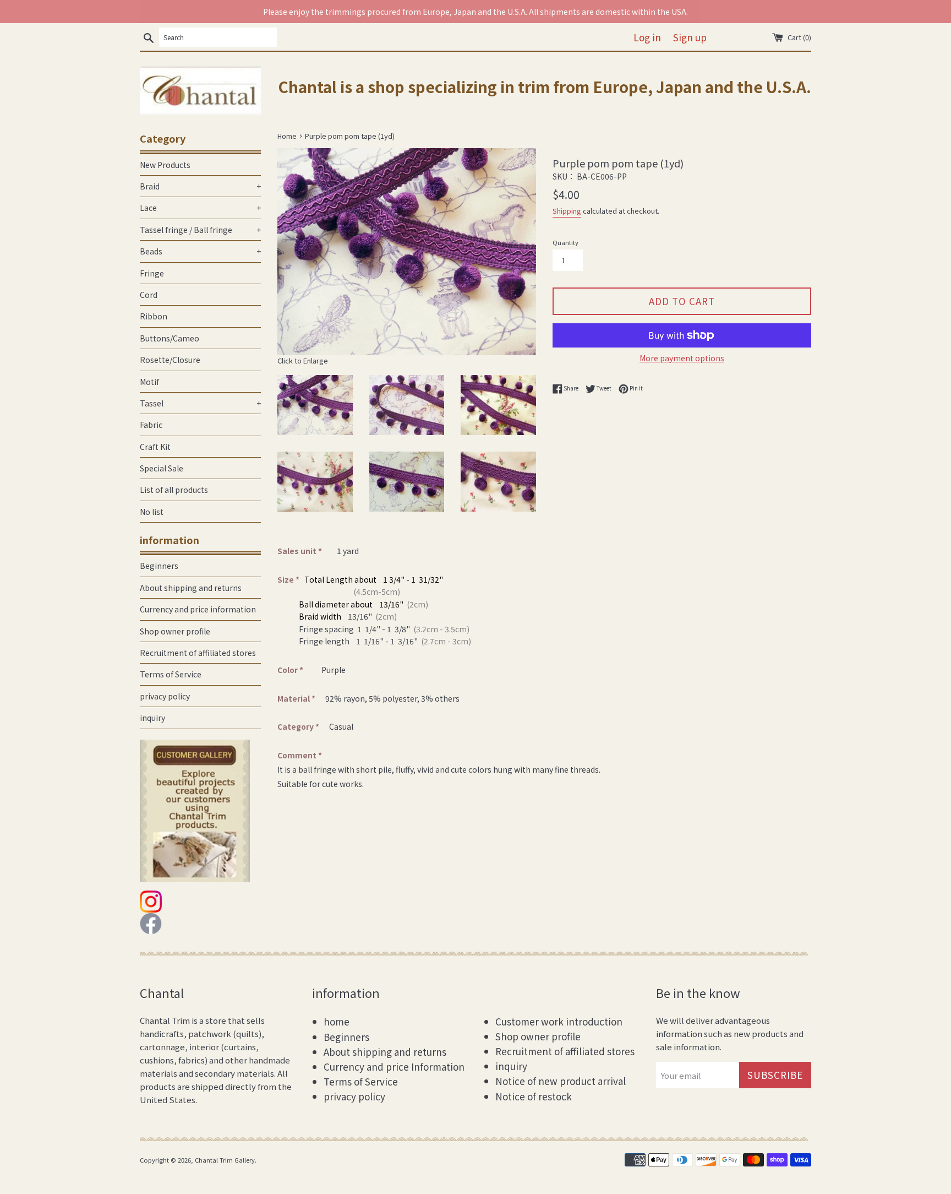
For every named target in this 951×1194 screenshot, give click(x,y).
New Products (165, 164)
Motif (149, 381)
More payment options (682, 357)
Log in (647, 37)
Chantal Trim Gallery (225, 1159)
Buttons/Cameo (169, 338)
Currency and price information (198, 609)
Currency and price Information (394, 1066)
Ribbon (153, 316)
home (336, 1021)
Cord (148, 294)
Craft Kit (155, 446)
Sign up (690, 37)
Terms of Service (170, 674)
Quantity (565, 242)
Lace (200, 207)
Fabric (151, 424)
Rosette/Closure (170, 359)
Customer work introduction (558, 1021)
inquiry (152, 717)
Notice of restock (533, 1096)
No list (151, 511)
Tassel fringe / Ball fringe (200, 229)
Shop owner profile (175, 631)
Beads (200, 251)
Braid (200, 186)
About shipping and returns (191, 587)
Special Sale (161, 468)
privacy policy (165, 696)
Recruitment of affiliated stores (198, 652)
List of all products (174, 489)
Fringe (152, 273)
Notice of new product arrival (560, 1081)
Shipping (567, 210)
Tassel (200, 403)
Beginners (159, 565)
